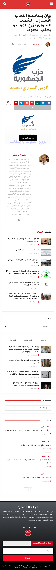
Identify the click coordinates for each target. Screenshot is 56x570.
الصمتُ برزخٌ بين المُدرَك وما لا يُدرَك (36, 445)
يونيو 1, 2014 (22, 45)
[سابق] (30, 489)
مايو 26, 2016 (34, 266)
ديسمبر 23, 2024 (33, 245)
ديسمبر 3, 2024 (34, 253)
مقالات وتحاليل (46, 427)
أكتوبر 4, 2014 (34, 288)
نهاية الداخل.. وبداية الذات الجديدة (37, 478)
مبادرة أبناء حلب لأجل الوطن (27, 250)
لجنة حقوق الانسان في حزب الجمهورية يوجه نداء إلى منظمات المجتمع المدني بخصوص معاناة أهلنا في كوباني (23, 296)
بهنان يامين (35, 45)
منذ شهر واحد (46, 434)
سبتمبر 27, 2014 (34, 302)
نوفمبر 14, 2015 (34, 277)
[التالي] (26, 489)
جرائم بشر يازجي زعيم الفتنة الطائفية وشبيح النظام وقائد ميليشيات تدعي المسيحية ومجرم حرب (24, 349)
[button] (28, 536)
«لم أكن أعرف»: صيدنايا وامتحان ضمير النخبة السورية (28, 431)
